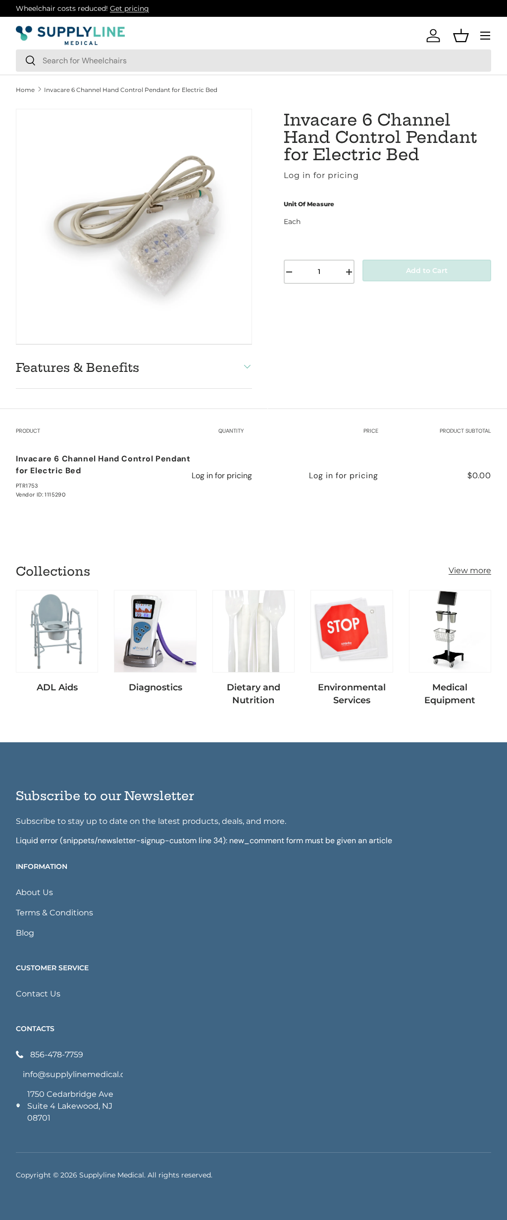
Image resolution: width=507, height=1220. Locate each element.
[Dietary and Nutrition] (253, 631)
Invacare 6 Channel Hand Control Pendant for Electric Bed (130, 89)
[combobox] (253, 60)
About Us (34, 892)
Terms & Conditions (54, 912)
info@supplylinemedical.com (73, 1074)
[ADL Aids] (57, 631)
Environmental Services (352, 693)
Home (25, 89)
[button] (461, 35)
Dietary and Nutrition (253, 693)
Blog (25, 932)
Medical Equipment (449, 693)
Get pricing (129, 8)
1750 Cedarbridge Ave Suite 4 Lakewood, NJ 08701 (70, 1105)
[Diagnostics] (155, 631)
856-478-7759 (56, 1054)
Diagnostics (155, 687)
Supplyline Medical (111, 1174)
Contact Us (38, 993)
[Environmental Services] (351, 631)
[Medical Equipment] (450, 631)
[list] (134, 226)
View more (470, 570)
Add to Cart (427, 270)
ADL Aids (57, 687)
